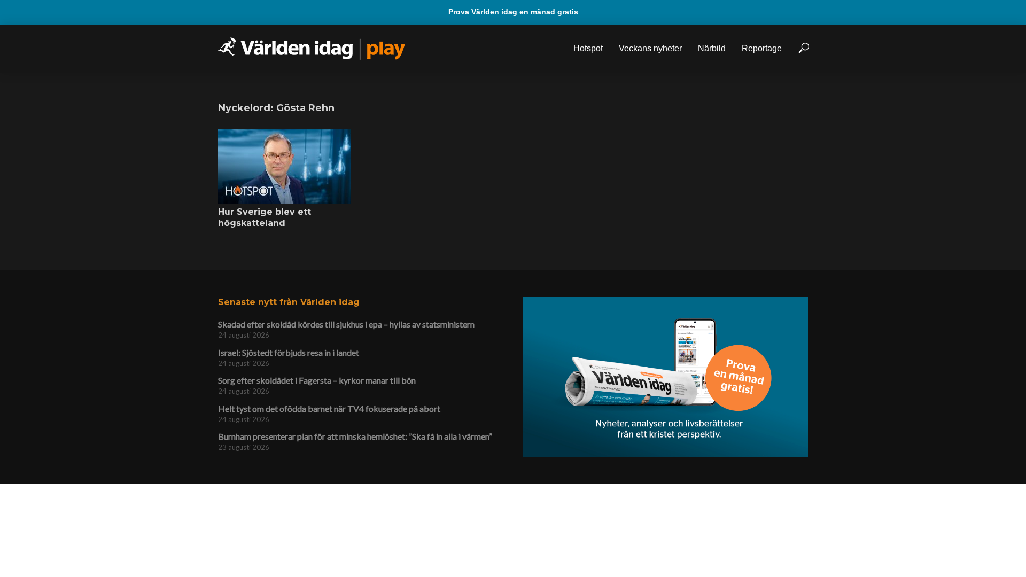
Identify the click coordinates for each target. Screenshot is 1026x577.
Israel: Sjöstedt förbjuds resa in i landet (288, 352)
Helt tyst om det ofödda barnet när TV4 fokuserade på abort (329, 408)
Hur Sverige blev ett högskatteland (264, 218)
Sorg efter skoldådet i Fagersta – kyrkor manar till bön (317, 380)
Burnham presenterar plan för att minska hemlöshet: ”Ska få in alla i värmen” (355, 436)
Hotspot (588, 48)
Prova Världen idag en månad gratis (513, 11)
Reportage (762, 48)
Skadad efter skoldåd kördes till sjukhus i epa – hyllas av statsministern (346, 324)
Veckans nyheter (650, 48)
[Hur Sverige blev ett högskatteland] (284, 166)
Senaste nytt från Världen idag (289, 302)
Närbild (712, 48)
